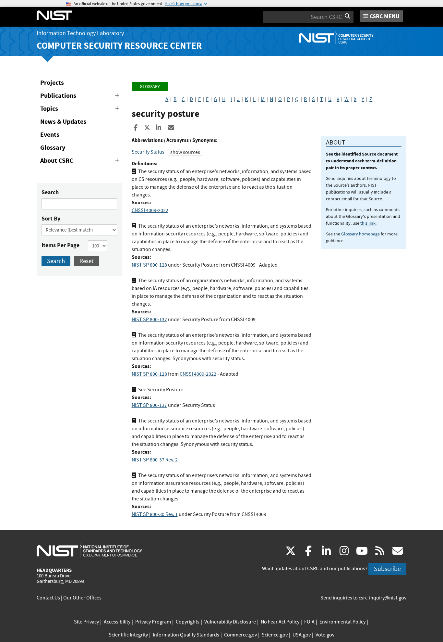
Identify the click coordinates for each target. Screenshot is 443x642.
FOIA (309, 622)
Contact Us (48, 598)
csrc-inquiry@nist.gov (382, 598)
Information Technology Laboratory (80, 33)
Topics (81, 109)
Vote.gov (325, 635)
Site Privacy (86, 622)
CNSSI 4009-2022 (150, 210)
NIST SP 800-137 (149, 319)
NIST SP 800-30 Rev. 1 (155, 514)
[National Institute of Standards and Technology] (89, 550)
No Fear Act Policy (280, 622)
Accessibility (117, 622)
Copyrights (187, 622)
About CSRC (81, 161)
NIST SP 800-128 (149, 265)
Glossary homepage (360, 234)
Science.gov (275, 635)
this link (368, 223)
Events (49, 134)
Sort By (51, 218)
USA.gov (302, 635)
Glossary (52, 147)
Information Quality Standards (186, 635)
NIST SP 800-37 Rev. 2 (155, 460)
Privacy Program (153, 622)
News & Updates (63, 121)
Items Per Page (60, 245)
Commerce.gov (240, 635)
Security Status (148, 152)
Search (50, 192)
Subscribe (387, 569)
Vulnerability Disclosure (230, 622)
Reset (86, 261)
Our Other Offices (82, 598)
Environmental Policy (342, 622)
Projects (52, 82)
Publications (81, 96)
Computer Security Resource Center (119, 46)
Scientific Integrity (128, 635)
